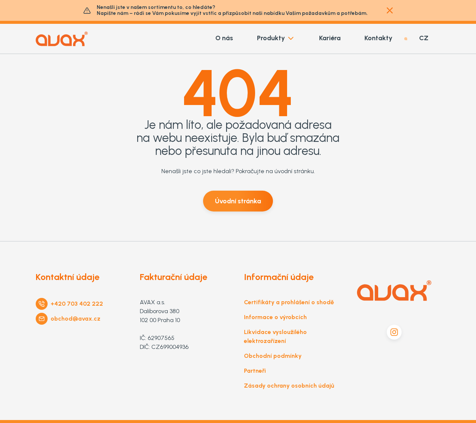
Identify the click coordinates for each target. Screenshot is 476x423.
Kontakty (378, 38)
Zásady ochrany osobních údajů (289, 385)
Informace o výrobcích (275, 317)
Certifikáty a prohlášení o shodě (289, 302)
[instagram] (394, 332)
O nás (224, 38)
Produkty (271, 38)
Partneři (255, 370)
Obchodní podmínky (273, 355)
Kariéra (330, 38)
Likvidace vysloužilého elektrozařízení (275, 336)
